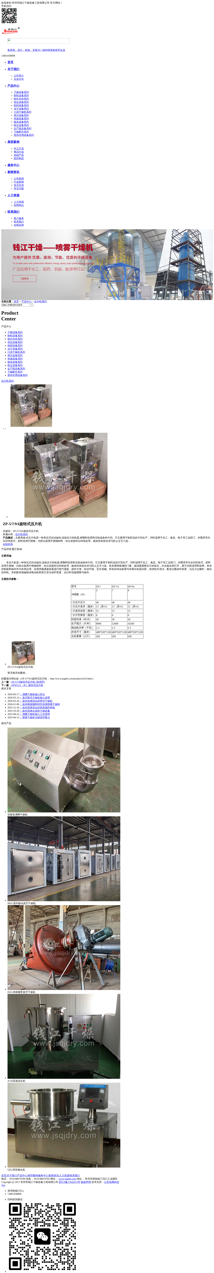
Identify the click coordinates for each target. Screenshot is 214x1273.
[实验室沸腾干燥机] (64, 811)
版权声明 (86, 1182)
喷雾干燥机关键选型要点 (35, 717)
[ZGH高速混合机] (64, 1078)
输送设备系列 (21, 122)
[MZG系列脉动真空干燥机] (64, 900)
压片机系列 (40, 301)
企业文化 (19, 79)
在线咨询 (8, 544)
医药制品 (19, 158)
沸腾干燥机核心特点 (32, 694)
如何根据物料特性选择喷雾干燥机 (40, 704)
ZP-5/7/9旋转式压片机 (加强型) (28, 682)
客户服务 (19, 218)
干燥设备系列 (21, 92)
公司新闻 (19, 178)
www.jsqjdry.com (67, 1178)
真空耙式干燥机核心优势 (35, 697)
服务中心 (13, 165)
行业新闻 (19, 182)
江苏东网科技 (111, 1182)
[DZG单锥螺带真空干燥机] (64, 989)
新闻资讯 (13, 172)
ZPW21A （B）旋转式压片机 (27, 685)
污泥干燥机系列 (22, 112)
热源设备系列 (21, 118)
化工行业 (19, 148)
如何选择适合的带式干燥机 (36, 701)
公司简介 (19, 75)
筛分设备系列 (21, 115)
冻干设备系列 (21, 108)
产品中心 (13, 85)
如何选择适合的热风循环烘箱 (37, 707)
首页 (10, 62)
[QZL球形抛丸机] (64, 1166)
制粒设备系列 (21, 95)
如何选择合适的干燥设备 (35, 710)
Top (3, 1185)
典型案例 (13, 141)
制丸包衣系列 (21, 98)
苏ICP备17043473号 (69, 1182)
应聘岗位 (19, 205)
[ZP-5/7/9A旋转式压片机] (23, 664)
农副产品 (19, 155)
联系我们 (13, 211)
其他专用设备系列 (24, 135)
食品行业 (19, 151)
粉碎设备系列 (21, 105)
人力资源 (13, 195)
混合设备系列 (21, 102)
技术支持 (19, 185)
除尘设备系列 (21, 125)
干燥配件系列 (21, 131)
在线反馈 (19, 225)
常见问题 (19, 188)
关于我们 (13, 69)
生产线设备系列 (22, 128)
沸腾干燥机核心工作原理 (35, 714)
